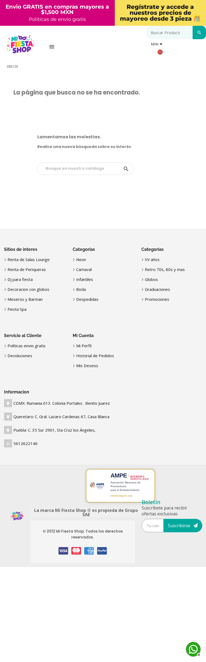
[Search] (199, 32)
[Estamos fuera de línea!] (192, 648)
